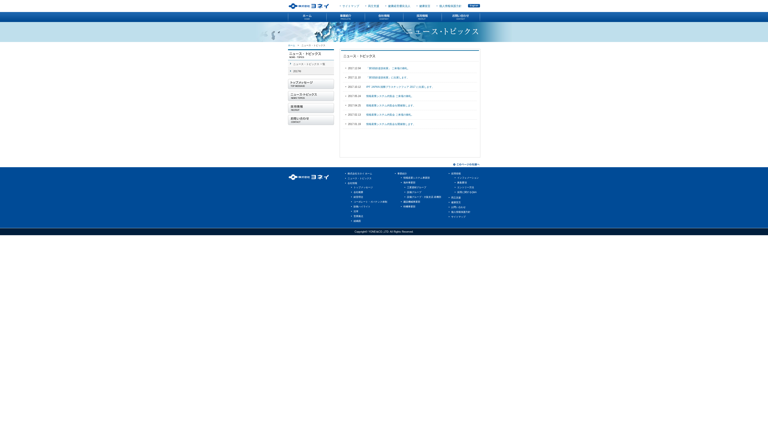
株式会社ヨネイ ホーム (360, 173)
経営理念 (358, 197)
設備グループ (414, 192)
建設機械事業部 (411, 201)
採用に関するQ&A (467, 192)
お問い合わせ (458, 207)
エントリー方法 (465, 187)
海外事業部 (409, 182)
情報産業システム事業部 (416, 177)
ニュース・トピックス (360, 178)
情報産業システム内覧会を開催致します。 (391, 105)
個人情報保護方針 (450, 6)
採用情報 (456, 173)
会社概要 (358, 192)
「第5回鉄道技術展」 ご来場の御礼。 (388, 68)
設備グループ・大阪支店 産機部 (424, 197)
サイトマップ (350, 6)
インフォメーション (468, 177)
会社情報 (352, 183)
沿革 (356, 211)
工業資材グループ (416, 187)
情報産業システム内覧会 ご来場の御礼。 (390, 96)
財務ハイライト (362, 206)
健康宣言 (424, 6)
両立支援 (373, 6)
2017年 (297, 71)
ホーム (291, 45)
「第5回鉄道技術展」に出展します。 (387, 77)
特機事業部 (409, 206)
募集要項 (462, 182)
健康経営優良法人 (399, 6)
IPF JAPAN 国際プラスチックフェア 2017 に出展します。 (400, 86)
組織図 (357, 221)
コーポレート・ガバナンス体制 (370, 201)
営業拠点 (358, 216)
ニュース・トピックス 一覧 (309, 64)
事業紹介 (402, 173)
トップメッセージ (363, 187)
